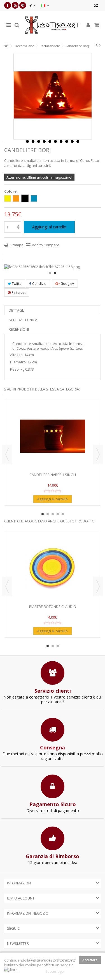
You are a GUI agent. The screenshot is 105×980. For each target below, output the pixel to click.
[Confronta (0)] (96, 6)
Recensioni (19, 329)
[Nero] (25, 198)
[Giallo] (7, 198)
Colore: (11, 191)
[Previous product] (96, 45)
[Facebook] (7, 5)
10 (77, 141)
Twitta (16, 283)
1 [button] (50, 273)
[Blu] (34, 198)
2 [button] (55, 273)
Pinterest (18, 292)
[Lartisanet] (52, 25)
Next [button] (98, 454)
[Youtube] (15, 5)
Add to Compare (45, 244)
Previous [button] (7, 454)
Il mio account (20, 898)
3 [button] (53, 514)
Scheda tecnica (23, 319)
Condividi (39, 283)
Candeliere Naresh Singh (52, 474)
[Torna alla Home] (6, 45)
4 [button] (58, 514)
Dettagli (17, 310)
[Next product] (100, 45)
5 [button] (63, 514)
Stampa (17, 244)
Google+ (67, 283)
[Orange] (16, 198)
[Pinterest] (22, 5)
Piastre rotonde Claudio (52, 606)
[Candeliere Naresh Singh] (52, 436)
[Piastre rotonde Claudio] (52, 568)
